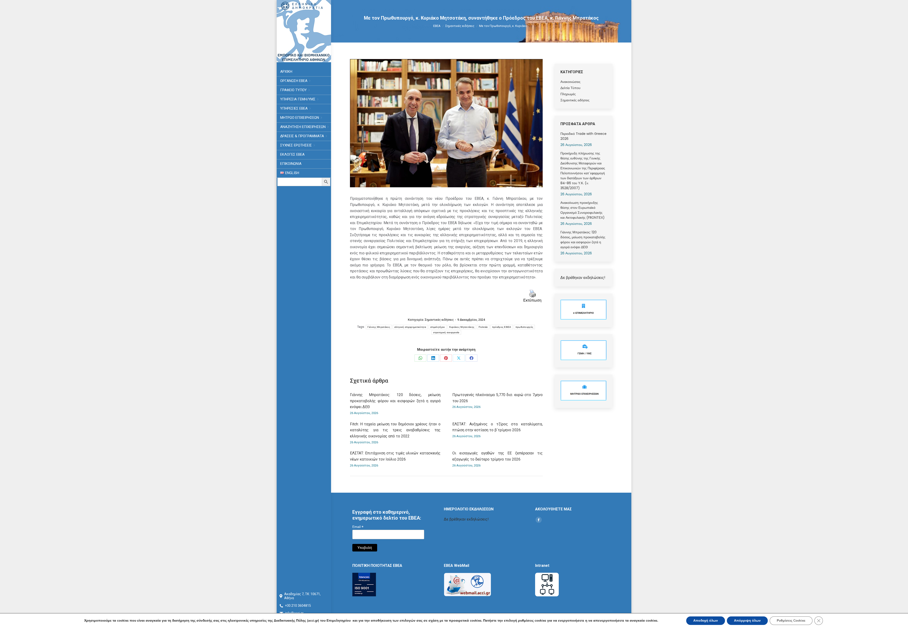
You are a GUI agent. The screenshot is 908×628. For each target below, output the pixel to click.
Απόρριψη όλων (747, 620)
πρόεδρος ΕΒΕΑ (501, 327)
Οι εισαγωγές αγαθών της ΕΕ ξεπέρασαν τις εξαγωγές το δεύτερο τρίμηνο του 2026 (497, 456)
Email (357, 527)
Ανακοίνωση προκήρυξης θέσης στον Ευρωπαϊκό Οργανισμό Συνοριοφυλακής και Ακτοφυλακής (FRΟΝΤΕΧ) (582, 210)
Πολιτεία (483, 327)
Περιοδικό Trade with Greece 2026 (583, 136)
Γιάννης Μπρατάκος (378, 327)
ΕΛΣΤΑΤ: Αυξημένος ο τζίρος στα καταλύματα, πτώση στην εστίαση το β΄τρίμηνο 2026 (497, 427)
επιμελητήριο (437, 327)
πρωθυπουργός (524, 327)
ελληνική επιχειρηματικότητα (410, 327)
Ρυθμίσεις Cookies (791, 620)
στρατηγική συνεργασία (446, 332)
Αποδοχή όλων (705, 620)
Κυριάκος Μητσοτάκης (462, 327)
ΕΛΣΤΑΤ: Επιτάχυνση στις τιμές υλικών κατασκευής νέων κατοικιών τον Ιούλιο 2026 (395, 456)
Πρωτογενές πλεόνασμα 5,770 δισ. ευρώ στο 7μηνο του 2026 (497, 398)
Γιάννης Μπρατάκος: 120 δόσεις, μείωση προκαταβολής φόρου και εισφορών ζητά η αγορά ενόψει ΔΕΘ (395, 401)
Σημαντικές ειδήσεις (439, 319)
